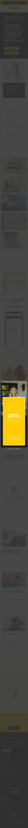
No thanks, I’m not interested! (14, 448)
